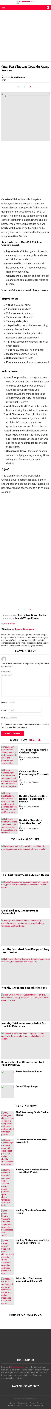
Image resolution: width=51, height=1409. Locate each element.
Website (5, 718)
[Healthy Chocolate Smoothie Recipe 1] (9, 826)
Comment (6, 672)
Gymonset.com (17, 1367)
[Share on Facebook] (19, 86)
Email (4, 710)
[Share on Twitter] (25, 86)
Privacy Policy (36, 1403)
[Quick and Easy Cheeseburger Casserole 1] (9, 778)
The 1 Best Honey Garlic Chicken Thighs (33, 751)
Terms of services (15, 1406)
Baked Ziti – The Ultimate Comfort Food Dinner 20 (29, 1279)
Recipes (35, 740)
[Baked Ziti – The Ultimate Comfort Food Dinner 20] (25, 1045)
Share (5, 96)
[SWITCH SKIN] (48, 7)
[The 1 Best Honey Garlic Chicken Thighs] (9, 755)
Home (12, 1403)
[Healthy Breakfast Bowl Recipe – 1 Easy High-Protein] (9, 803)
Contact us (22, 1403)
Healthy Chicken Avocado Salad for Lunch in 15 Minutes (23, 1025)
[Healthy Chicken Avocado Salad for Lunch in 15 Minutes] (25, 1007)
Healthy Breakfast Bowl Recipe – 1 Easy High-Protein (33, 799)
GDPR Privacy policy (34, 1406)
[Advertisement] (25, 35)
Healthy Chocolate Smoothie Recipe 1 (30, 822)
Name (4, 703)
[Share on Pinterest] (30, 86)
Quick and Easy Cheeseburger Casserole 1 (34, 774)
